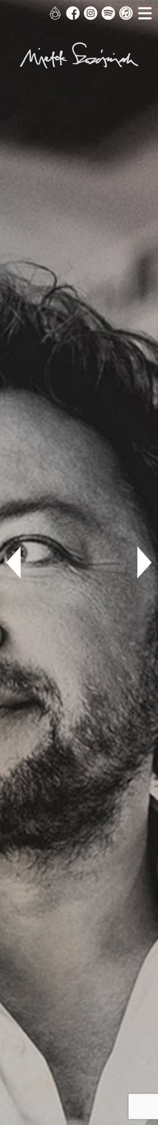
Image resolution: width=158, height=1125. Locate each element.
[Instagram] (90, 13)
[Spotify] (108, 13)
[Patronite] (55, 13)
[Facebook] (73, 13)
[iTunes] (126, 13)
